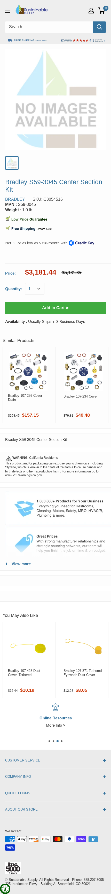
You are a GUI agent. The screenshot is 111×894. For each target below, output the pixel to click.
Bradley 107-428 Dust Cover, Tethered (24, 673)
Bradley (15, 199)
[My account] (91, 10)
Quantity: (13, 288)
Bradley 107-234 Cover (81, 396)
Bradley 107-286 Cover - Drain (26, 398)
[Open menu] (7, 11)
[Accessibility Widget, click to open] (5, 889)
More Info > (55, 725)
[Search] (99, 27)
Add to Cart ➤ (55, 308)
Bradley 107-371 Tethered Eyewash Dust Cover (83, 673)
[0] (101, 10)
